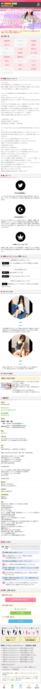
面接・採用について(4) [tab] (6, 547)
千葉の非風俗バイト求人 (27, 652)
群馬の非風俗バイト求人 (27, 661)
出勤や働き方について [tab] (35, 547)
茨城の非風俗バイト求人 (27, 659)
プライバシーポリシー (16, 667)
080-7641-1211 (5, 415)
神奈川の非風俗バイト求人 (28, 655)
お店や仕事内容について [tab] (15, 547)
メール (20, 621)
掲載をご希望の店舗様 (11, 639)
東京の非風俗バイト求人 (27, 648)
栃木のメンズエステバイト (10, 657)
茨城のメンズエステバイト (10, 659)
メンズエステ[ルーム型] (24, 10)
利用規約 (5, 667)
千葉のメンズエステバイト (10, 652)
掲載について (32, 667)
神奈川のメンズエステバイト (11, 655)
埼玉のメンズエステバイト (10, 650)
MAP (21, 423)
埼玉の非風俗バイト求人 (27, 650)
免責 (25, 667)
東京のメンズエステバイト (10, 648)
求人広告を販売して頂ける (30, 639)
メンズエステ (12, 10)
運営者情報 (15, 669)
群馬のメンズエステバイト (10, 661)
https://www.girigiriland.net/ (8, 410)
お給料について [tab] (25, 546)
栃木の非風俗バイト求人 (27, 657)
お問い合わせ (6, 669)
